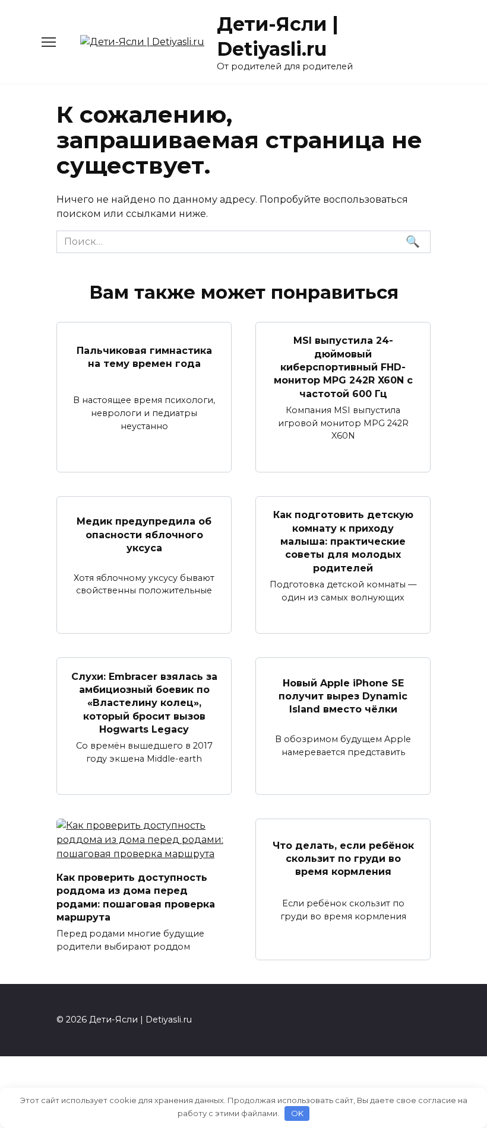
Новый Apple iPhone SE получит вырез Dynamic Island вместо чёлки (343, 696)
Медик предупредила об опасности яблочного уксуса (144, 535)
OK (297, 1113)
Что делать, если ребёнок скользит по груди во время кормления (343, 858)
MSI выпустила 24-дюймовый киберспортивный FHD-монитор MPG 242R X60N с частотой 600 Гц (343, 367)
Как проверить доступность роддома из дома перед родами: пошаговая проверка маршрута (135, 896)
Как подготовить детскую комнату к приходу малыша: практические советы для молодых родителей (343, 541)
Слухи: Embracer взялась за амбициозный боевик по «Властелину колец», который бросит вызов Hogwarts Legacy (144, 702)
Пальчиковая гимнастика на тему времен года (144, 357)
